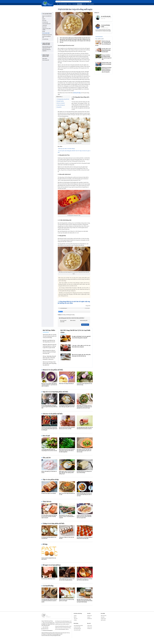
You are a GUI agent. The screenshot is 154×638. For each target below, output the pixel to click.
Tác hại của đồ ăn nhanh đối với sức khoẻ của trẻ (49, 558)
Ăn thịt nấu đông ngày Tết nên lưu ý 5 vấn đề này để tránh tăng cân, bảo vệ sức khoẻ (84, 494)
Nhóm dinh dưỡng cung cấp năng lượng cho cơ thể (47, 47)
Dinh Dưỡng (76, 623)
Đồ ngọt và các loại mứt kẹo (47, 34)
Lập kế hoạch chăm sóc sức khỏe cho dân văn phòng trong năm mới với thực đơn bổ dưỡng (49, 336)
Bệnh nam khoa (103, 615)
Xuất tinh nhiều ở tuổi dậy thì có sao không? (106, 63)
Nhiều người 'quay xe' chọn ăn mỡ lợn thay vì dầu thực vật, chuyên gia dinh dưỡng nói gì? (66, 472)
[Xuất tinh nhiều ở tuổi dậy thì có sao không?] (98, 64)
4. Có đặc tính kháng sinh (60, 105)
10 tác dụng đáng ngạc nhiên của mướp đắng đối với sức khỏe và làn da (49, 450)
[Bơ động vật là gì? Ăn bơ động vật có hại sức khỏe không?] (85, 464)
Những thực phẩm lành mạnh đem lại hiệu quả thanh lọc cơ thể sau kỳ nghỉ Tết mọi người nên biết (49, 346)
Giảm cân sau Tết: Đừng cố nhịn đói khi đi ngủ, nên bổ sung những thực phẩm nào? (49, 363)
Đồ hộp (43, 31)
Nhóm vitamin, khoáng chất (45, 56)
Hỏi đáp (75, 620)
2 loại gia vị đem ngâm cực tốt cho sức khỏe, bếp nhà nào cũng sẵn (81, 346)
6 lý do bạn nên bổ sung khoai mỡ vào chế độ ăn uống (84, 384)
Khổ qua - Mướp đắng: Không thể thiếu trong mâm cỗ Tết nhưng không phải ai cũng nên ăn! (49, 358)
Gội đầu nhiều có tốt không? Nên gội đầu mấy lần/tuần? (106, 50)
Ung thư (75, 615)
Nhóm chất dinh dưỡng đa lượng (46, 44)
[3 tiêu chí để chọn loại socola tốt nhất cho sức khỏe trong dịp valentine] (67, 572)
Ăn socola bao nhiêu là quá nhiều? (48, 578)
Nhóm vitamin (44, 58)
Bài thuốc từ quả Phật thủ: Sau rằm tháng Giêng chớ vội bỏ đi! (49, 341)
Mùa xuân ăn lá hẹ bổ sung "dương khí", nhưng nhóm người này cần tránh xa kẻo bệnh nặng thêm (67, 450)
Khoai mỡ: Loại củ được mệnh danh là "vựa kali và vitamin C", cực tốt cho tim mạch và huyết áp (49, 385)
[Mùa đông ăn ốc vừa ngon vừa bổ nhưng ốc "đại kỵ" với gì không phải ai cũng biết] (67, 508)
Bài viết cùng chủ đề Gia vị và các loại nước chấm (75, 331)
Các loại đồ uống (45, 39)
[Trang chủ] (57, 4)
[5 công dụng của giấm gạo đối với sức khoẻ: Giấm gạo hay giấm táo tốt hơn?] (67, 398)
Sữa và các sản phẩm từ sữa (46, 37)
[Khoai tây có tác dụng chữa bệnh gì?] (67, 377)
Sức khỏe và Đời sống (78, 613)
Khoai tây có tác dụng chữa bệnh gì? (66, 383)
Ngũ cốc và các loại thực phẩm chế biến (55, 392)
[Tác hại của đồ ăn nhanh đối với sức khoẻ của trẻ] (49, 551)
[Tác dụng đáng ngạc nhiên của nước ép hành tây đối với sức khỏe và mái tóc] (85, 420)
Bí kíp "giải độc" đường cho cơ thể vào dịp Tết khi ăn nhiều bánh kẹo (84, 579)
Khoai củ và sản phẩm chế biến (46, 17)
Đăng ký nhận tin (85, 324)
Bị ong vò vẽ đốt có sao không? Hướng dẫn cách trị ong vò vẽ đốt (106, 57)
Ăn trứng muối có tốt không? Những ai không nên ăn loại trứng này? (84, 538)
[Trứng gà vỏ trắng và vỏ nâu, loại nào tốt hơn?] (67, 530)
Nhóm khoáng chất (45, 60)
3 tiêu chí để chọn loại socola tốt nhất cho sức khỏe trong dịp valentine (66, 579)
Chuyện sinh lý (103, 618)
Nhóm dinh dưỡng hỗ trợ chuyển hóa (46, 50)
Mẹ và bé (89, 623)
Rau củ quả (44, 20)
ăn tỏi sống (72, 314)
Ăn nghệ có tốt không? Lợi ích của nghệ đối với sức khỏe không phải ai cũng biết (81, 337)
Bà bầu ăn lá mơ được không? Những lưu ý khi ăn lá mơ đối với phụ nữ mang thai (106, 69)
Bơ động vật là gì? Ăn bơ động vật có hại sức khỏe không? (84, 472)
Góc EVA (88, 613)
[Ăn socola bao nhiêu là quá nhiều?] (49, 572)
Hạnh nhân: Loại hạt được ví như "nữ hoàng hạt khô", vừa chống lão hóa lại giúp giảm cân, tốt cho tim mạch (84, 406)
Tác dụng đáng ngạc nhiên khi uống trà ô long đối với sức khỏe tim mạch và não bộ (49, 600)
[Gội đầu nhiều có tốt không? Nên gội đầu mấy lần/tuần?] (98, 50)
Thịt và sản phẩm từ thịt (46, 23)
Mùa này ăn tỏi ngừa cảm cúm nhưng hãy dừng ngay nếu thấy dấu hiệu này (81, 355)
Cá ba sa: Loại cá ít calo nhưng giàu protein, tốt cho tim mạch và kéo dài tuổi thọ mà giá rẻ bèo (84, 516)
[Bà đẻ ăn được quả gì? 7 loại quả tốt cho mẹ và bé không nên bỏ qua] (98, 42)
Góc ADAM (103, 613)
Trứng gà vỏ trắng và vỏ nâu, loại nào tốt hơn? (66, 538)
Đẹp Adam (102, 617)
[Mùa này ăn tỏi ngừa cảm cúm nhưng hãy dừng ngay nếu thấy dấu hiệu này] (65, 357)
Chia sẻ (61, 311)
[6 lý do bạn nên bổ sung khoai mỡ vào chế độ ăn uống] (85, 377)
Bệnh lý (75, 617)
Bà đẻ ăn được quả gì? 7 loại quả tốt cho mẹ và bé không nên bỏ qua (103, 43)
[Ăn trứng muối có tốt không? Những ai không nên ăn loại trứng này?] (85, 530)
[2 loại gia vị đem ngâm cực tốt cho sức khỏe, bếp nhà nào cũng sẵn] (65, 347)
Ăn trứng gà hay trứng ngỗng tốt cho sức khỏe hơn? (49, 538)
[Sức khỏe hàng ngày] (48, 3)
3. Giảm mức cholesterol (60, 103)
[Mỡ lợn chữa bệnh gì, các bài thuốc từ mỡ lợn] (49, 464)
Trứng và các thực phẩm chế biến (46, 29)
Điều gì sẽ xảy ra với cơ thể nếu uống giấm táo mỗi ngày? (66, 600)
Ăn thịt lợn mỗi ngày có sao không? (49, 493)
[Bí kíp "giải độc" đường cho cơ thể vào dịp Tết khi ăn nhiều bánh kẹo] (85, 572)
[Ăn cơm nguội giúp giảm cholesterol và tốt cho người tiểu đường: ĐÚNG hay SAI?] (49, 398)
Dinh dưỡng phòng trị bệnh (78, 625)
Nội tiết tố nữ (89, 618)
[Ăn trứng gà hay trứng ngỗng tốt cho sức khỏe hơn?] (49, 530)
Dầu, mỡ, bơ (46, 457)
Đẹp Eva (88, 617)
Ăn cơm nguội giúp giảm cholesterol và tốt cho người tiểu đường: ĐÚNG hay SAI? (49, 406)
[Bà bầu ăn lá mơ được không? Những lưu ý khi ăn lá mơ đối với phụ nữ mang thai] (98, 69)
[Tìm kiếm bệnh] (90, 1)
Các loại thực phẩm (47, 13)
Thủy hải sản (44, 25)
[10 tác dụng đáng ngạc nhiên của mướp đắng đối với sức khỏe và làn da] (49, 442)
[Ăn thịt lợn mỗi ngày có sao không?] (49, 486)
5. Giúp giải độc (59, 107)
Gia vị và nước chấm (45, 33)
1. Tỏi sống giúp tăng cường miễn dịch (62, 99)
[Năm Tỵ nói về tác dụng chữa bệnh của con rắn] (67, 486)
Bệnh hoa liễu (103, 620)
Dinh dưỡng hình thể (77, 628)
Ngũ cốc (43, 18)
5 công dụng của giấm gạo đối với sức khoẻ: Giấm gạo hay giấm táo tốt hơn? (67, 406)
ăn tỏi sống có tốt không (65, 314)
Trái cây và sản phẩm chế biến (53, 413)
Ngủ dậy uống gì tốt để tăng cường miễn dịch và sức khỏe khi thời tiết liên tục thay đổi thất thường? (84, 600)
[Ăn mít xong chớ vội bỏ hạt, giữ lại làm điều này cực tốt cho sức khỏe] (67, 420)
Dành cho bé (89, 625)
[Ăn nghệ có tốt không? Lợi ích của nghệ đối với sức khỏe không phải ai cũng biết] (65, 338)
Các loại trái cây (45, 22)
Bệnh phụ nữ (89, 615)
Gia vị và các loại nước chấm (63, 321)
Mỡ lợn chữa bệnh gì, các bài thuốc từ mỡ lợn (49, 472)
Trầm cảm (75, 618)
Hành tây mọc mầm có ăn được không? (66, 148)
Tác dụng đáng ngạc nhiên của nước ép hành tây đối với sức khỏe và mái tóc (85, 428)
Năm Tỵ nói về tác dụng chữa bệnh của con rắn (67, 494)
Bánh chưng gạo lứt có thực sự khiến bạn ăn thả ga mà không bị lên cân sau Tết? (49, 352)
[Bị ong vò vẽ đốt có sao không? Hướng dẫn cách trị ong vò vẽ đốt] (98, 56)
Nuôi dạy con (89, 628)
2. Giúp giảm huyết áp (60, 101)
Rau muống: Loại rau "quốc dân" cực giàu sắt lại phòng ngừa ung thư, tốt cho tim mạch (84, 450)
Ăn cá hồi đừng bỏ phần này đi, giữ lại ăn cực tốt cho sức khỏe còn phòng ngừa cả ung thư (49, 516)
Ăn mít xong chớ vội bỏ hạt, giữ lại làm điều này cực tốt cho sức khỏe (67, 428)
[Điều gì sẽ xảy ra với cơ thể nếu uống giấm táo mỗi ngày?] (67, 592)
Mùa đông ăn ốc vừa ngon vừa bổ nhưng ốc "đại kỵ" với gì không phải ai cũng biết (66, 516)
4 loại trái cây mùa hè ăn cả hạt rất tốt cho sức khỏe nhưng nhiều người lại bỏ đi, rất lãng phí (49, 428)
